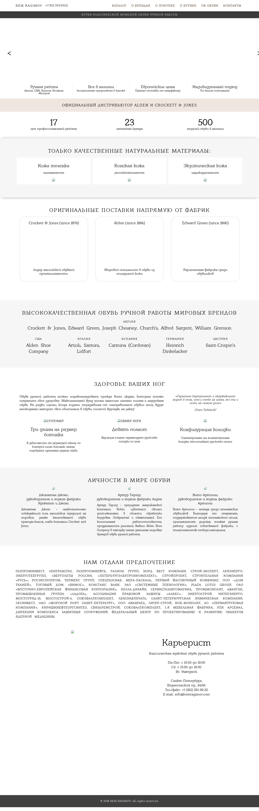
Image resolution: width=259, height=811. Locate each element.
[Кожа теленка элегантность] (54, 159)
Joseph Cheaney (119, 328)
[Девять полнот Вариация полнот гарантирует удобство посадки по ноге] (129, 417)
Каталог (119, 5)
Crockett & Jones (46, 328)
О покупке (165, 5)
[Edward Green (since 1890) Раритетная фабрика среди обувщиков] (205, 218)
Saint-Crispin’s (220, 345)
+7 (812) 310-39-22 (195, 690)
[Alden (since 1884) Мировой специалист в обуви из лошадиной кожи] (129, 218)
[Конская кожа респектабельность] (129, 159)
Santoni (91, 345)
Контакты (232, 5)
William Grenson (213, 328)
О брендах (140, 5)
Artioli (74, 345)
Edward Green (83, 328)
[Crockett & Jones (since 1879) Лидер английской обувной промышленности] (54, 218)
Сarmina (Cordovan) (129, 345)
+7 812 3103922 (56, 5)
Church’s (149, 328)
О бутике (188, 5)
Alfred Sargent (176, 328)
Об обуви (209, 5)
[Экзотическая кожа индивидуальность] (205, 159)
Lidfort (84, 351)
